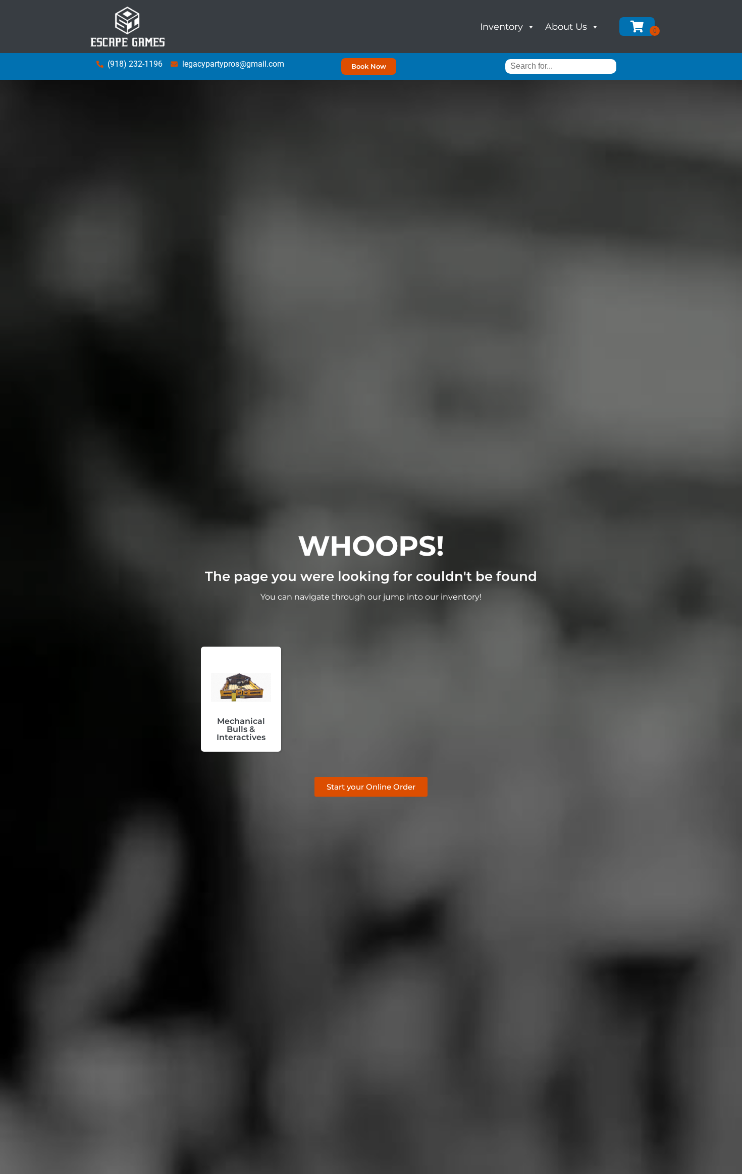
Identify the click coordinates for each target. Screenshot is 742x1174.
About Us (566, 26)
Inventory (501, 26)
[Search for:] (560, 66)
